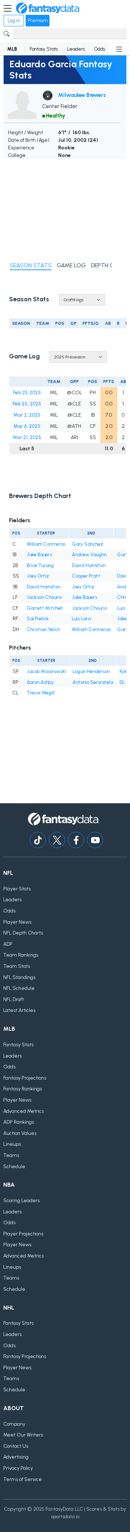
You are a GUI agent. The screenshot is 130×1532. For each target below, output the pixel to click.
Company (14, 1424)
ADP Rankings (18, 1122)
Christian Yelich (43, 629)
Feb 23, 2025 (27, 393)
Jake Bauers (39, 554)
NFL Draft (13, 999)
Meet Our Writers (23, 1435)
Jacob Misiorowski (46, 671)
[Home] (47, 8)
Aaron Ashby (40, 682)
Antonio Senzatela (93, 682)
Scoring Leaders (21, 1200)
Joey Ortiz (38, 576)
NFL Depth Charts (23, 933)
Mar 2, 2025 (26, 415)
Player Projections (23, 1234)
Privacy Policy (18, 1468)
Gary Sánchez (87, 544)
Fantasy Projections (24, 1078)
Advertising (16, 1457)
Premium (37, 20)
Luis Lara (81, 618)
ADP (8, 944)
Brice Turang (40, 565)
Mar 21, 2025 (27, 437)
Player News (17, 922)
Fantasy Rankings (22, 1089)
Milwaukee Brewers (82, 95)
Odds (99, 49)
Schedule (14, 1166)
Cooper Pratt (86, 576)
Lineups (12, 1144)
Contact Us (15, 1446)
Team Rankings (20, 955)
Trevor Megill (41, 692)
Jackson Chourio (44, 597)
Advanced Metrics (23, 1111)
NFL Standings (19, 977)
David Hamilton (88, 565)
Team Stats (16, 966)
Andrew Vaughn (89, 554)
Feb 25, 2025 (27, 404)
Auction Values (19, 1133)
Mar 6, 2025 (26, 426)
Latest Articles (19, 1010)
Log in (14, 20)
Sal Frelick (38, 618)
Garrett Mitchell (44, 608)
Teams (11, 1155)
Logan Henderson (91, 671)
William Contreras (46, 544)
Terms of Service (22, 1479)
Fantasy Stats (44, 49)
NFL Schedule (19, 988)
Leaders (76, 49)
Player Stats (17, 889)
